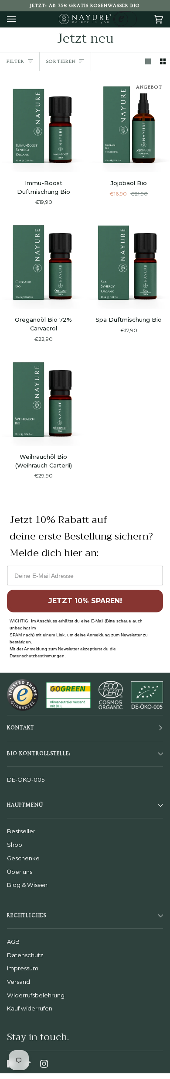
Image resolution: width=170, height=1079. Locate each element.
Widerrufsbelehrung (36, 995)
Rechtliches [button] (26, 915)
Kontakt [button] (20, 728)
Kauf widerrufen (29, 1008)
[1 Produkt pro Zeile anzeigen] (148, 61)
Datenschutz (25, 955)
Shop (14, 844)
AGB (13, 941)
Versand (18, 981)
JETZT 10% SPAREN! (85, 601)
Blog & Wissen (27, 884)
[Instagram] (44, 1064)
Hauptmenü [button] (25, 805)
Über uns (19, 871)
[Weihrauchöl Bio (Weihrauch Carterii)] (42, 398)
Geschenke (23, 858)
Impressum (22, 968)
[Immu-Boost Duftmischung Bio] (42, 125)
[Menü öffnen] (20, 19)
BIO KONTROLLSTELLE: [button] (39, 753)
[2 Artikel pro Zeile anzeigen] (163, 61)
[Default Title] (42, 125)
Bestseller (21, 831)
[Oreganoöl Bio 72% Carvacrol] (42, 261)
